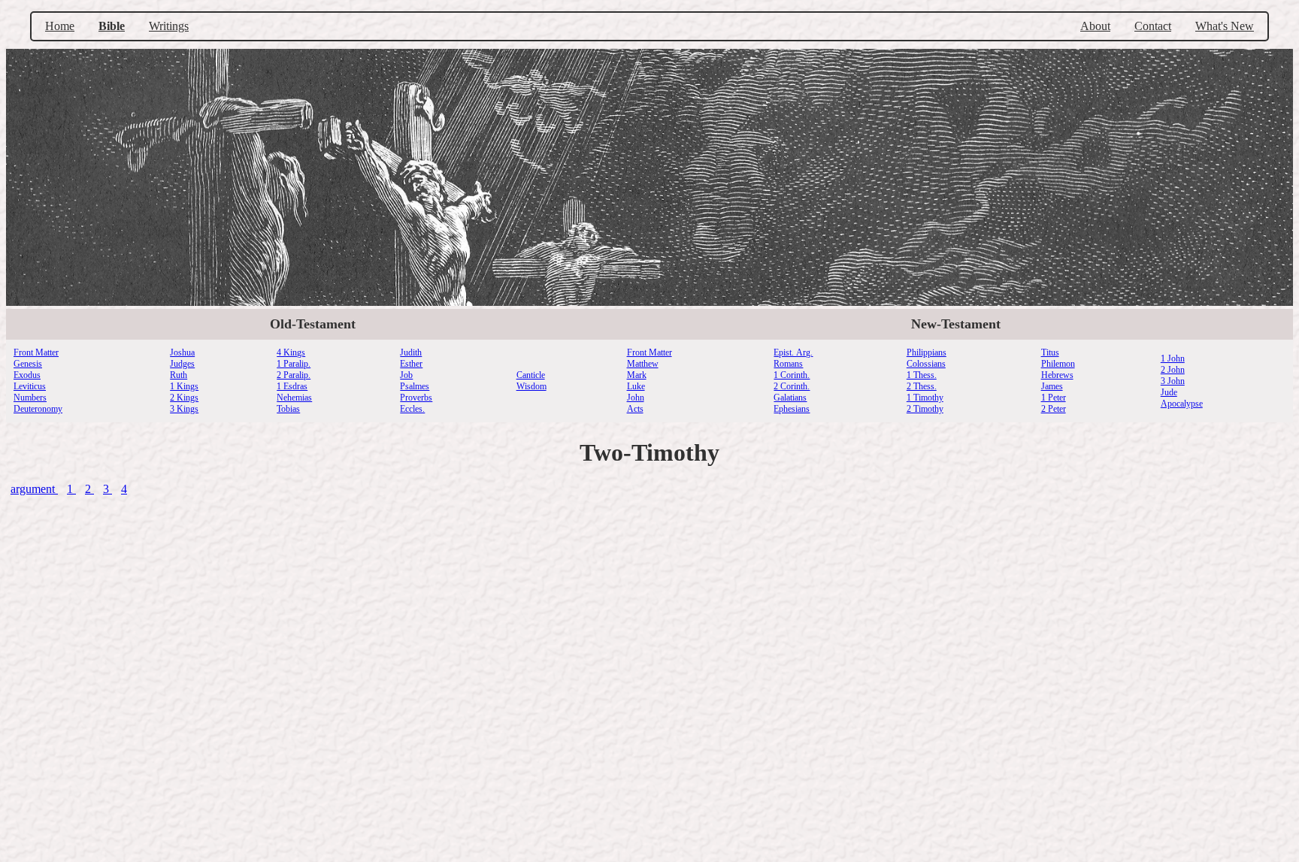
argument (34, 488)
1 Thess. (922, 375)
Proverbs (416, 397)
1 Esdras (292, 386)
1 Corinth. (792, 375)
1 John (1173, 358)
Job (406, 375)
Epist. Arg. (793, 352)
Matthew (643, 363)
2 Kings (184, 397)
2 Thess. (922, 386)
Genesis (28, 363)
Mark (636, 375)
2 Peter (1053, 409)
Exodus (27, 375)
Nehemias (294, 397)
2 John (1173, 369)
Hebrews (1057, 375)
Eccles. (412, 409)
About (1095, 26)
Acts (635, 409)
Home (59, 26)
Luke (636, 386)
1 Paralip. (293, 363)
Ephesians (792, 409)
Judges (182, 363)
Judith (411, 352)
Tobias (288, 409)
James (1052, 386)
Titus (1050, 352)
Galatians (790, 397)
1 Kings (184, 386)
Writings (169, 26)
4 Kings (291, 352)
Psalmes (414, 386)
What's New (1224, 26)
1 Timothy (925, 397)
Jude (1169, 392)
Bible (111, 26)
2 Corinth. (792, 386)
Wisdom (531, 386)
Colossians (926, 363)
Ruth (178, 375)
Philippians (926, 352)
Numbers (30, 397)
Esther (411, 363)
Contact (1152, 26)
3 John (1173, 381)
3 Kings (184, 409)
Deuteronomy (38, 409)
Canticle (530, 375)
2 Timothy (925, 409)
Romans (788, 363)
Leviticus (30, 386)
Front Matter (36, 352)
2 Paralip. (293, 375)
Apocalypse (1182, 403)
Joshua (182, 352)
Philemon (1058, 363)
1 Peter (1053, 397)
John (635, 397)
